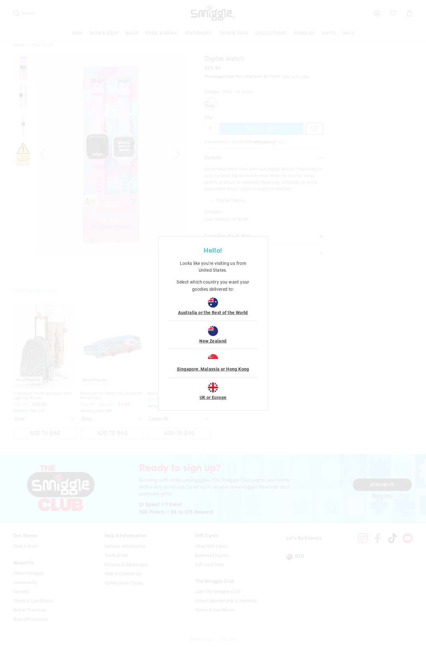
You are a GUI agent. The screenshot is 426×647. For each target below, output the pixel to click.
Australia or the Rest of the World (213, 312)
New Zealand (212, 340)
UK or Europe (213, 397)
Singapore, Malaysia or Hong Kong (213, 369)
